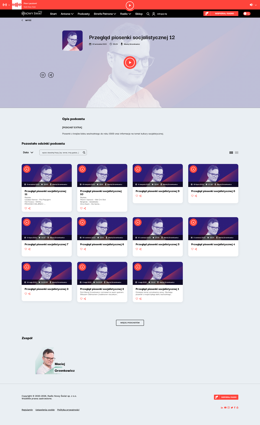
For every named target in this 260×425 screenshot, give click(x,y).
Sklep (139, 13)
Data (26, 152)
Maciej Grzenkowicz (132, 44)
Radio (124, 13)
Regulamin (27, 409)
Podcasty (84, 13)
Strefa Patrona (103, 13)
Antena (65, 13)
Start (53, 13)
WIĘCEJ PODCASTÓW (130, 322)
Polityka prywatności (68, 409)
